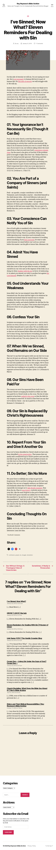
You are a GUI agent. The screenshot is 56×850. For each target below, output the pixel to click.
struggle (24, 555)
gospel (17, 555)
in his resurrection (25, 454)
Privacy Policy (31, 846)
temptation (30, 555)
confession (12, 555)
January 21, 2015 (27, 43)
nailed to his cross (27, 396)
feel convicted (29, 240)
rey (18, 43)
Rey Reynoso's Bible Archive (28, 4)
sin (28, 16)
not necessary (19, 79)
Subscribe (8, 832)
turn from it (26, 490)
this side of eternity (25, 81)
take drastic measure (34, 488)
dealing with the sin (25, 271)
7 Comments (39, 43)
